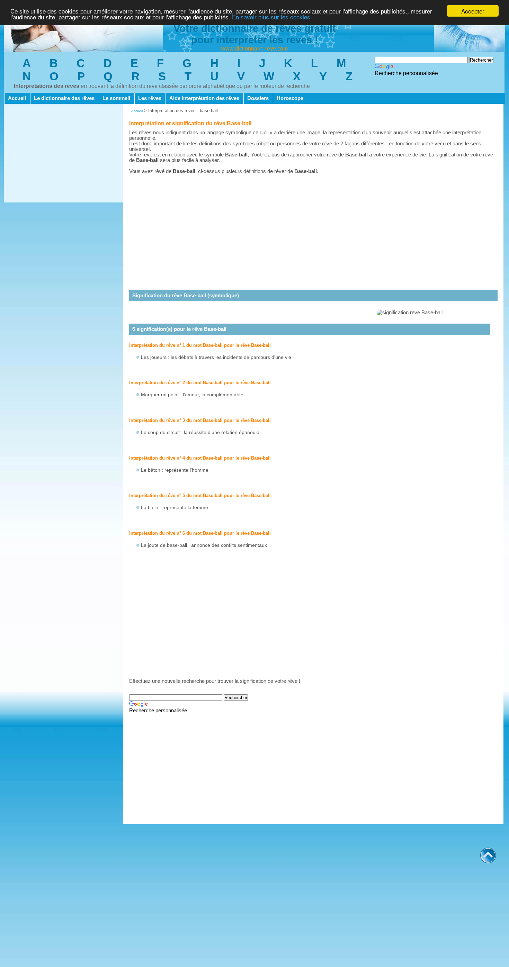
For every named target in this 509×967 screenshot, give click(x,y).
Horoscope (290, 98)
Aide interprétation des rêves (204, 98)
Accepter (472, 11)
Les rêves (149, 98)
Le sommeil (116, 98)
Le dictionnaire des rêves (64, 98)
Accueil (17, 98)
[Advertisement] (63, 154)
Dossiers (258, 98)
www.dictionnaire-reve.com (254, 49)
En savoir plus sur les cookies (271, 17)
